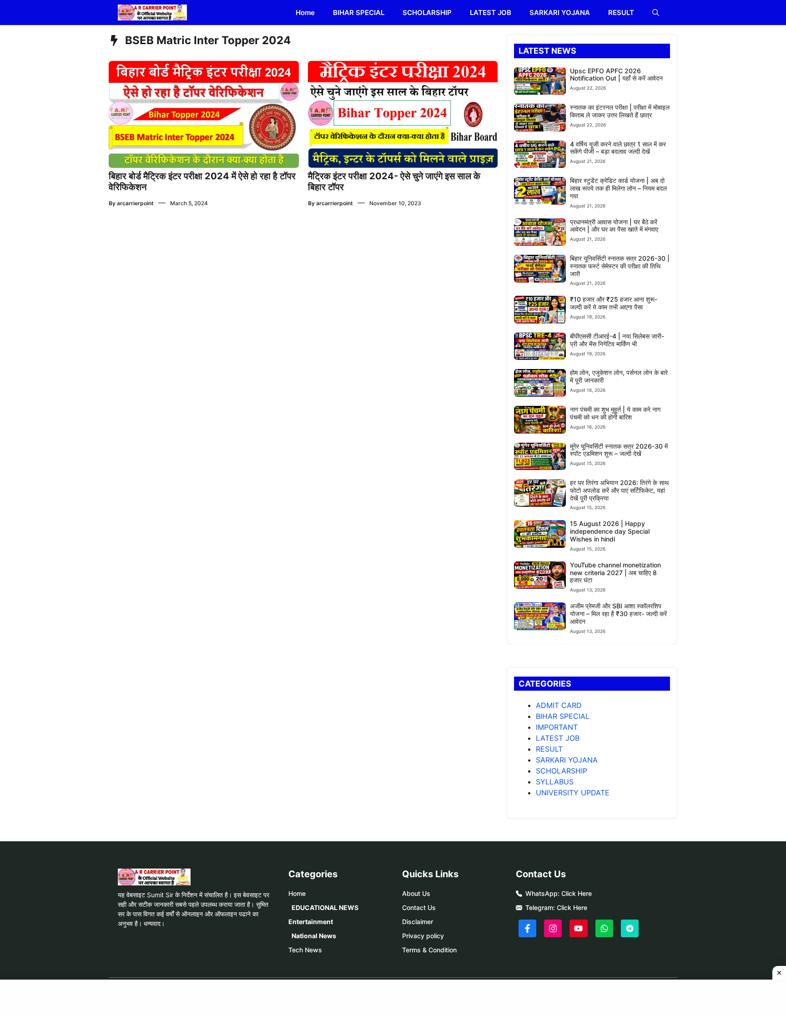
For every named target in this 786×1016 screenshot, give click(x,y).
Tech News (305, 950)
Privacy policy (423, 936)
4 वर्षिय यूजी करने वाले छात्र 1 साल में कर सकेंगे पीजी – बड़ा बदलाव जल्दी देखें (618, 148)
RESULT (621, 12)
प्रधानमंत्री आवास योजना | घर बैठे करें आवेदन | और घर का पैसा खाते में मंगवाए (614, 225)
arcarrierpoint (135, 203)
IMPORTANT (557, 727)
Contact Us (419, 907)
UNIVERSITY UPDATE (573, 792)
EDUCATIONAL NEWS (325, 907)
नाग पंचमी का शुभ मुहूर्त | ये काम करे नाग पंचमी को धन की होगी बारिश (615, 413)
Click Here (576, 893)
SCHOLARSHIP (427, 12)
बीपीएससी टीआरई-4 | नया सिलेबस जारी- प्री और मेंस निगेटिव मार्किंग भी (617, 340)
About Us (416, 893)
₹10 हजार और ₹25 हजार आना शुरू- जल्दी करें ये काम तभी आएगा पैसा (613, 303)
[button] (655, 12)
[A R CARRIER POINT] (152, 12)
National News (314, 936)
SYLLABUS (555, 781)
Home (305, 12)
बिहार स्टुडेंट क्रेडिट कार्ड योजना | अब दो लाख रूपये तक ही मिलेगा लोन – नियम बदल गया (618, 188)
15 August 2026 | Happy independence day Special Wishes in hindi (610, 531)
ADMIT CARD (559, 705)
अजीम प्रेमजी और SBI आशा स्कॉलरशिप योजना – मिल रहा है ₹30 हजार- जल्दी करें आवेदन (618, 613)
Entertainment (310, 921)
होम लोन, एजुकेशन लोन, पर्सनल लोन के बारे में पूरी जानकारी (619, 376)
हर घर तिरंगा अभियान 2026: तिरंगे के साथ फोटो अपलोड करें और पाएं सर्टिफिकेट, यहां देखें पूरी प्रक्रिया (619, 490)
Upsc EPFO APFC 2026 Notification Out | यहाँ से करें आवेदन (616, 74)
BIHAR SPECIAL (358, 12)
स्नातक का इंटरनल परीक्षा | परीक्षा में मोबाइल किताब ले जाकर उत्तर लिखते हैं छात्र (620, 111)
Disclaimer (417, 921)
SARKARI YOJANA (559, 12)
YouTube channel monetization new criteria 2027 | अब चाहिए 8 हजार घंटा (615, 572)
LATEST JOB (490, 12)
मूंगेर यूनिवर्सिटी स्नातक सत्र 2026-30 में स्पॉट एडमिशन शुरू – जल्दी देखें (619, 450)
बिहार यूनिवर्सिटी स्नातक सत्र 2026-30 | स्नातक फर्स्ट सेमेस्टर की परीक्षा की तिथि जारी (620, 266)
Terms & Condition (429, 950)
